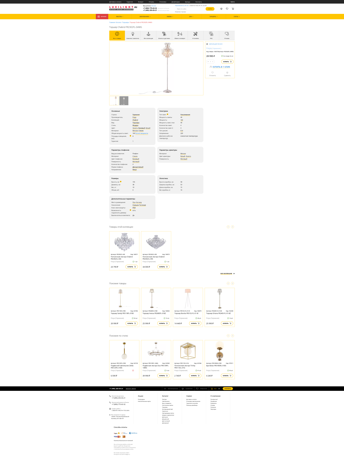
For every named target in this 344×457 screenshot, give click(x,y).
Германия (136, 115)
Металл (135, 131)
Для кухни (165, 417)
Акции (140, 396)
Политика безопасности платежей (123, 440)
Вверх (135, 170)
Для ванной (165, 423)
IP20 (134, 208)
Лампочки (165, 411)
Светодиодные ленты (168, 413)
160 (182, 120)
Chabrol (135, 120)
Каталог (104, 16)
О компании (215, 396)
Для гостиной (166, 421)
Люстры (164, 399)
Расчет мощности (141, 133)
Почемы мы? (214, 399)
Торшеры (125, 22)
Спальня (136, 205)
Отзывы (151, 2)
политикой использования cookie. (124, 449)
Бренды (187, 2)
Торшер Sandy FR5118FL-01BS (122, 313)
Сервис (189, 396)
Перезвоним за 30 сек (182, 5)
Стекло (141, 131)
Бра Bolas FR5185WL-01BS (216, 366)
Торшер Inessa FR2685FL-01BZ (154, 313)
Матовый (136, 162)
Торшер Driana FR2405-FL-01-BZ (218, 313)
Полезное (213, 407)
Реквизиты (214, 403)
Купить (226, 61)
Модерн (135, 125)
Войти (233, 2)
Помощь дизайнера (191, 405)
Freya (134, 117)
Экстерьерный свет (167, 409)
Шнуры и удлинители (168, 415)
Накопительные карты (144, 401)
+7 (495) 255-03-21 (156, 10)
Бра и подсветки (166, 403)
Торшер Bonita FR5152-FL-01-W (186, 313)
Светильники (165, 401)
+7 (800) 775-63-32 (156, 8)
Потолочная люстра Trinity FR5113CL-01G (184, 367)
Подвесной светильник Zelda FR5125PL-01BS (122, 367)
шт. (215, 388)
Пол (134, 202)
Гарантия (130, 2)
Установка (162, 2)
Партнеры (213, 409)
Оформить (227, 388)
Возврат (140, 2)
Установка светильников (193, 401)
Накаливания (185, 115)
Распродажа (141, 399)
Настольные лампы (167, 405)
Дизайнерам (176, 2)
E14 (182, 131)
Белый (148, 128)
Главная (112, 22)
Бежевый (141, 128)
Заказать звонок (131, 388)
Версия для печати (215, 44)
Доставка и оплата (115, 2)
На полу (139, 202)
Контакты (199, 2)
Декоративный (138, 167)
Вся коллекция (226, 273)
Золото (135, 128)
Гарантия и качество (192, 403)
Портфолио (214, 401)
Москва (153, 6)
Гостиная (142, 205)
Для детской (165, 419)
